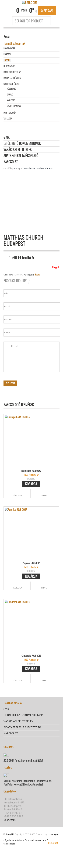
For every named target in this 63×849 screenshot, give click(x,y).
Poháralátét (9, 48)
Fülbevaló (11, 88)
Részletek (17, 495)
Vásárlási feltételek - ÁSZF (28, 840)
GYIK (7, 138)
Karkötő (11, 100)
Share (44, 495)
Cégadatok (9, 840)
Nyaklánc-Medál (14, 106)
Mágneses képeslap (12, 72)
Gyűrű (10, 94)
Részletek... (10, 819)
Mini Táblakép (10, 112)
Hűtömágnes (9, 66)
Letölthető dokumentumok (22, 144)
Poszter (7, 54)
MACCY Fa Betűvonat (13, 78)
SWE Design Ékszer (12, 83)
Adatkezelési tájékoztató (21, 156)
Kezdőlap (8, 168)
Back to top (53, 842)
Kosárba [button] (31, 484)
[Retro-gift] (30, 2)
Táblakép (8, 118)
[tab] (17, 280)
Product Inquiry (15, 280)
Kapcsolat (11, 162)
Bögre (19, 168)
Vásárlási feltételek (18, 150)
